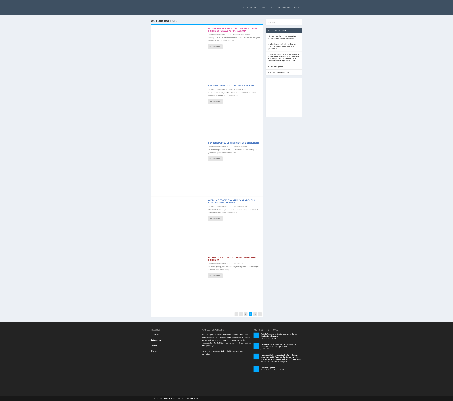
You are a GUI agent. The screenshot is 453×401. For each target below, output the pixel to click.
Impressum (155, 334)
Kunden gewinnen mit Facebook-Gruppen (231, 85)
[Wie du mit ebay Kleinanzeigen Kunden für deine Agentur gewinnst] (179, 225)
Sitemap (154, 351)
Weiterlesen (215, 47)
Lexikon (154, 345)
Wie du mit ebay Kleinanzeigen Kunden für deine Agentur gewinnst (231, 201)
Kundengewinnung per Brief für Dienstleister (234, 143)
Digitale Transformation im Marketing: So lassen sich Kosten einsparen (283, 37)
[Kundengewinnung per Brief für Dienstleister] (179, 168)
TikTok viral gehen (275, 66)
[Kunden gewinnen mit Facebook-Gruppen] (179, 111)
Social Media (249, 7)
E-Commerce (284, 7)
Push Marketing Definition (278, 72)
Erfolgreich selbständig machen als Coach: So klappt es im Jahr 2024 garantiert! (282, 46)
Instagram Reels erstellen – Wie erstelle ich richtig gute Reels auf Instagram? (232, 29)
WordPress (194, 398)
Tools (297, 7)
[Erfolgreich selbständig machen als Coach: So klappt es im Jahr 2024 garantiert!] (256, 346)
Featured (274, 338)
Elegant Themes (169, 398)
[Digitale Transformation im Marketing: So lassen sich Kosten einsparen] (256, 335)
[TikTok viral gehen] (256, 369)
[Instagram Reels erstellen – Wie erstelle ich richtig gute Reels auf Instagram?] (179, 53)
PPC (263, 7)
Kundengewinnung (239, 89)
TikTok (282, 370)
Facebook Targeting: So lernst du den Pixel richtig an (232, 258)
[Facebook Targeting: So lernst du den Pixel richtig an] (179, 282)
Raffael (219, 35)
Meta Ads (240, 264)
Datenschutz (156, 340)
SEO (273, 7)
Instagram (236, 35)
